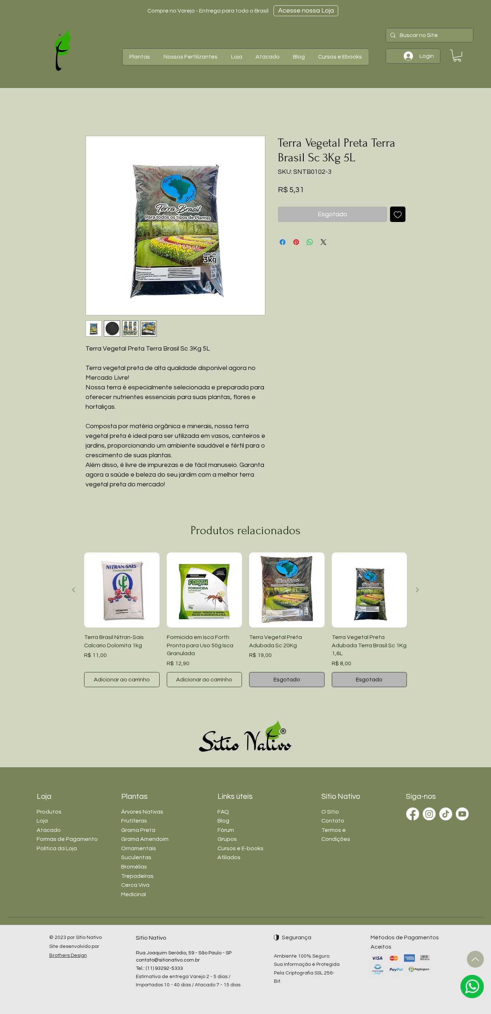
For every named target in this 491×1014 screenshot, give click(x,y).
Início (92, 110)
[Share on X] (323, 242)
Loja (42, 821)
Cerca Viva (135, 885)
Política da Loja (57, 848)
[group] (245, 619)
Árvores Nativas (142, 812)
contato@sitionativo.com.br (168, 960)
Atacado (49, 830)
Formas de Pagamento (67, 839)
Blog (223, 821)
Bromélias (134, 867)
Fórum (225, 830)
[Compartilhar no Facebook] (282, 242)
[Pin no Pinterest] (296, 242)
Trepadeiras (137, 876)
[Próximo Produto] (417, 589)
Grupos (227, 839)
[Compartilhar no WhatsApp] (310, 242)
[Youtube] (462, 813)
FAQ (223, 812)
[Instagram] (429, 813)
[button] (139, 57)
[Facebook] (412, 813)
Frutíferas (134, 821)
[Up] (475, 959)
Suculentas (136, 857)
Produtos (49, 812)
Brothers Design (68, 955)
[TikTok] (445, 813)
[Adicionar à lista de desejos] (397, 214)
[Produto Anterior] (73, 589)
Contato (332, 821)
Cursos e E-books (240, 848)
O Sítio (330, 812)
